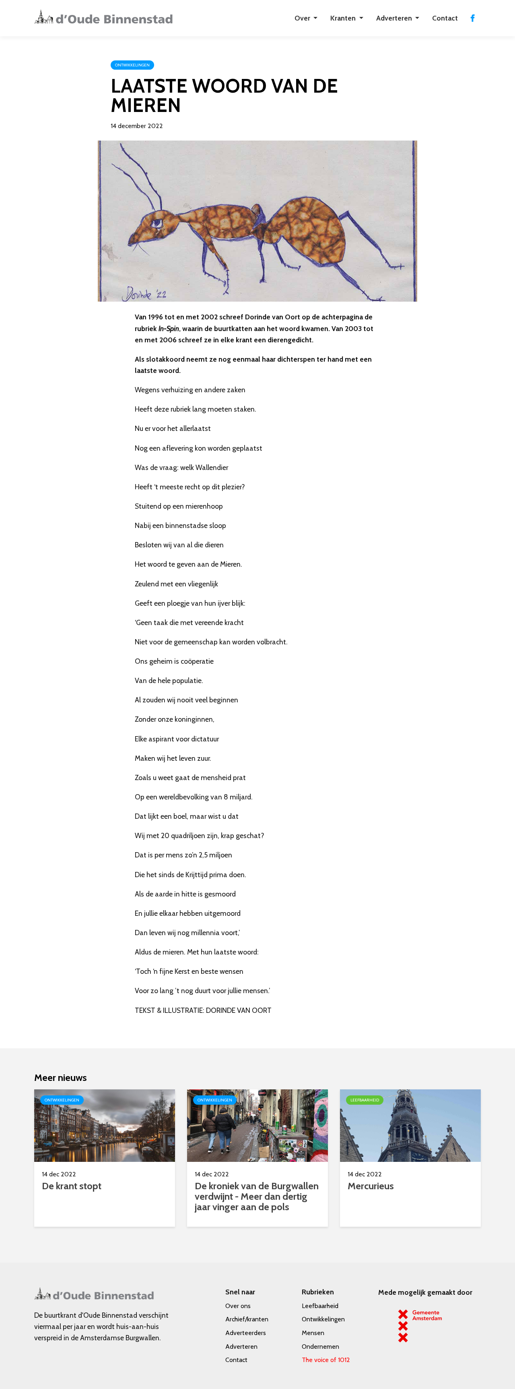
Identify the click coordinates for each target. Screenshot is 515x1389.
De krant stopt (71, 1186)
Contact (445, 18)
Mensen (313, 1333)
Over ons (238, 1306)
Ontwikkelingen (323, 1319)
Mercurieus (371, 1186)
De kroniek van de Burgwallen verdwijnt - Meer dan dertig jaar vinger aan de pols (257, 1196)
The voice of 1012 (326, 1360)
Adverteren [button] (395, 18)
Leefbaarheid (320, 1306)
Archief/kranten (246, 1319)
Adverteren (241, 1346)
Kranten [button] (343, 18)
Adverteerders (245, 1333)
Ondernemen (320, 1346)
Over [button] (303, 18)
